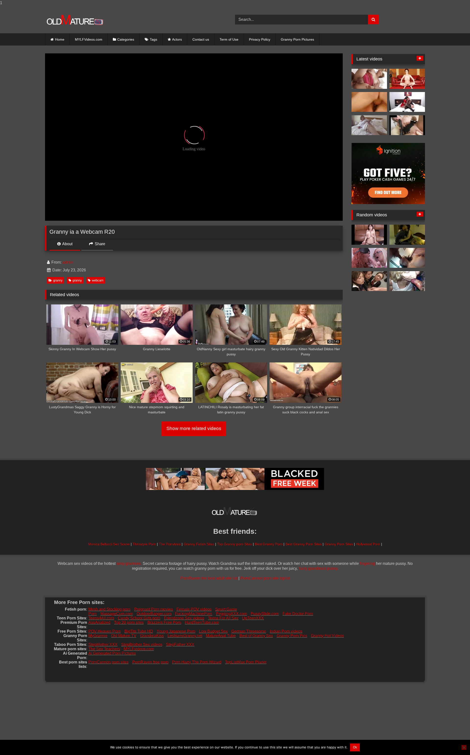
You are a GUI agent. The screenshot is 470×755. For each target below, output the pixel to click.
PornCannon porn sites (108, 662)
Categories (125, 39)
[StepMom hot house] (407, 235)
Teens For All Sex (223, 618)
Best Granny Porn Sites (303, 544)
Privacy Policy (259, 39)
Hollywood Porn (368, 544)
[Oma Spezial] (369, 102)
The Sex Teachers (104, 649)
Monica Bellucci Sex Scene (109, 544)
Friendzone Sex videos (184, 618)
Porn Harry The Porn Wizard (196, 662)
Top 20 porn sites (129, 622)
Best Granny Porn (268, 544)
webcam (98, 280)
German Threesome (248, 631)
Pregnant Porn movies (153, 609)
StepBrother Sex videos (141, 644)
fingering (367, 563)
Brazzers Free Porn (164, 622)
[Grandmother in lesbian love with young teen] (407, 102)
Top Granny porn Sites (234, 544)
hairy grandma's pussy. (318, 568)
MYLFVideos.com (88, 39)
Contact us (200, 39)
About (66, 244)
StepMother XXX (103, 644)
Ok (355, 747)
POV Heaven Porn (104, 631)
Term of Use (229, 39)
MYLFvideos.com (139, 649)
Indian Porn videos (286, 631)
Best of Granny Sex (256, 636)
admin (67, 262)
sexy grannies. (129, 563)
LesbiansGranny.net (184, 636)
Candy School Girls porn (139, 618)
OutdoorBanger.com (154, 614)
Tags (153, 39)
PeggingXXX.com (231, 614)
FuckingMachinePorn (193, 614)
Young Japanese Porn (176, 631)
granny (58, 280)
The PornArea (170, 544)
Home (59, 39)
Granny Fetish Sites (199, 544)
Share (99, 244)
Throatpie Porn (144, 544)
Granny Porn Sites (339, 544)
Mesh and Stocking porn (109, 609)
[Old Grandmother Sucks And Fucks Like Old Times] (369, 79)
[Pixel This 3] (369, 235)
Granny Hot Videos (327, 636)
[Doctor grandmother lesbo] (369, 258)
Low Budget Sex (213, 631)
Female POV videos (194, 609)
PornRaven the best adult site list (208, 578)
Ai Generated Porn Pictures (112, 653)
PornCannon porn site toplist (265, 578)
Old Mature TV (123, 636)
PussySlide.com (265, 614)
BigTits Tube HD (138, 631)
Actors (177, 39)
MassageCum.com (116, 614)
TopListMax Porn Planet (245, 662)
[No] (463, 747)
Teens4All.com (101, 618)
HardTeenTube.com (202, 622)
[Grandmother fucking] (407, 79)
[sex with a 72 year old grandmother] (407, 281)
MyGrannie (97, 636)
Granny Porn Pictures (297, 39)
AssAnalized (99, 622)
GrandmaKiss (152, 636)
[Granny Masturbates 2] (407, 125)
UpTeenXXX (253, 618)
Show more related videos (193, 428)
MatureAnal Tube (221, 636)
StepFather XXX (180, 644)
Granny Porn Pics (292, 636)
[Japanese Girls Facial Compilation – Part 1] (369, 281)
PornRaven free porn (150, 662)
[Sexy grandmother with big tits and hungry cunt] (369, 125)
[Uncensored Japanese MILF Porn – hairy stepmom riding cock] (407, 258)
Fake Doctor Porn (297, 614)
